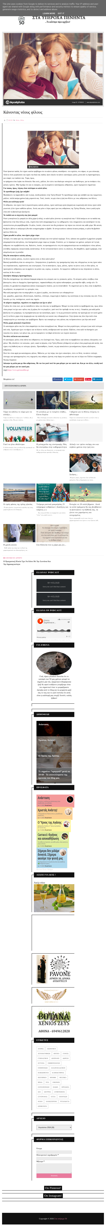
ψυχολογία (64, 1101)
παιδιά (55, 1087)
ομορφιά (56, 1082)
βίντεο (56, 1053)
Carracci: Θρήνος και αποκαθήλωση (48, 836)
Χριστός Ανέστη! (46, 740)
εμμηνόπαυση (54, 1063)
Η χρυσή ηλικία (10, 545)
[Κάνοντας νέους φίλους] (53, 69)
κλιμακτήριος (58, 1073)
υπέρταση (63, 1096)
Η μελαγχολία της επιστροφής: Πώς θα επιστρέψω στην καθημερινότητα (51, 445)
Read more (48, 805)
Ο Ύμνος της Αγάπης (48, 755)
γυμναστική (43, 1058)
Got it (61, 13)
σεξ (39, 1092)
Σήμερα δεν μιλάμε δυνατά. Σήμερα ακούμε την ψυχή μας (50, 854)
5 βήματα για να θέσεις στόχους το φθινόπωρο (84, 413)
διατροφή (55, 1058)
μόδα (40, 1082)
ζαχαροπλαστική (58, 1068)
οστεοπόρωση (43, 1087)
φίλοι (22, 120)
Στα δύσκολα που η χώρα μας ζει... (51, 545)
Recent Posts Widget (44, 869)
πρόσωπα (65, 1087)
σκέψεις (47, 1092)
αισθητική (51, 1049)
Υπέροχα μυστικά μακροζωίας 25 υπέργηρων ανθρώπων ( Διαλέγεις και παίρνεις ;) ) (52, 507)
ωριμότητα (42, 1106)
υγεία (53, 1096)
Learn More (49, 13)
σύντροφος (42, 1096)
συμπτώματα (59, 1092)
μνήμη (53, 1077)
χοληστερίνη (51, 1101)
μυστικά (62, 1077)
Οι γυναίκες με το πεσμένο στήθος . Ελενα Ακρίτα (51, 413)
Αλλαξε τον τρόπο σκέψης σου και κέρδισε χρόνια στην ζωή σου (84, 445)
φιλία (17, 120)
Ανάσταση (43, 724)
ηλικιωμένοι (43, 1073)
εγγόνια (41, 1063)
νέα (47, 1082)
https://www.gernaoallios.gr (18, 370)
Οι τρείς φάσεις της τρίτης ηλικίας (17, 504)
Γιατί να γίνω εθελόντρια (13, 444)
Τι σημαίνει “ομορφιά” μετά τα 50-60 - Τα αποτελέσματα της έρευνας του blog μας (54, 774)
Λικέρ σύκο (39, 882)
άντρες (41, 1049)
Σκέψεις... (74, 474)
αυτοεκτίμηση (44, 1053)
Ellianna (38, 640)
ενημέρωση (43, 1068)
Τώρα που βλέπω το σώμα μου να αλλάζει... (17, 413)
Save (89, 379)
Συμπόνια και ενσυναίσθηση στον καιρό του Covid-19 (57, 640)
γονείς (66, 1053)
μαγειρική (42, 1077)
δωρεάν (66, 1058)
